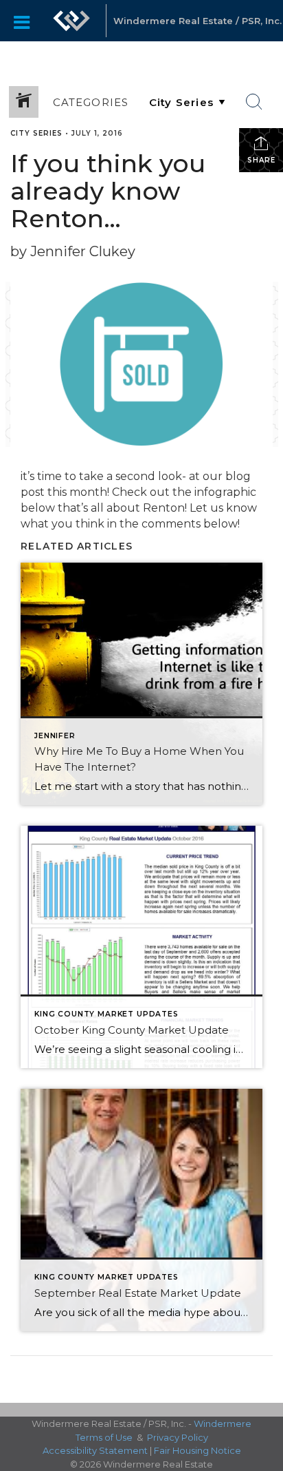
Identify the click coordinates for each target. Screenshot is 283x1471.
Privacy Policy (177, 1437)
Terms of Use (104, 1437)
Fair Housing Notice (197, 1450)
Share (261, 160)
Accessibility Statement (95, 1450)
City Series (36, 133)
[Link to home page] (71, 20)
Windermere (222, 1423)
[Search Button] (254, 102)
